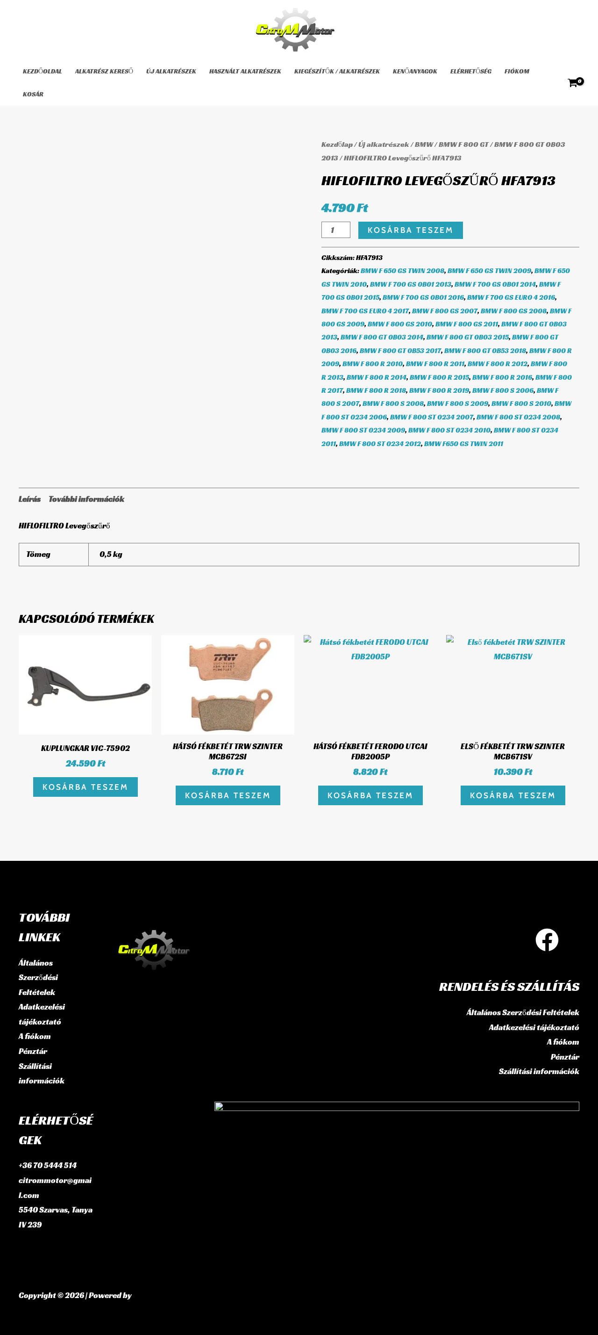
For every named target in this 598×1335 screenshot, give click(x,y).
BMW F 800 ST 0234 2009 (363, 430)
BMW (424, 144)
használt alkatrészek (245, 71)
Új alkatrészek (171, 71)
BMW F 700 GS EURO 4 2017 (365, 310)
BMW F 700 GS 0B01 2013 (410, 284)
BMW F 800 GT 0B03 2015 (468, 336)
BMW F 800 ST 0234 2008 (518, 416)
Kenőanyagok (415, 71)
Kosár (33, 94)
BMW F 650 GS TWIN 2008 (402, 270)
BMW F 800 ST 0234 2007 (431, 416)
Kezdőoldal (42, 71)
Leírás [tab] (30, 499)
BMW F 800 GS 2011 (466, 323)
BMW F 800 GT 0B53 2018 (485, 350)
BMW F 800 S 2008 (393, 403)
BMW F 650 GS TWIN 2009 (489, 270)
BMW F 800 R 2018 (376, 390)
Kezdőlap (337, 144)
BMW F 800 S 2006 (503, 390)
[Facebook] (547, 940)
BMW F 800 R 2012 (497, 363)
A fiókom (35, 1036)
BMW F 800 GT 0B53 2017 (400, 350)
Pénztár (33, 1051)
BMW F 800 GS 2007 (444, 310)
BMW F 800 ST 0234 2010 (449, 430)
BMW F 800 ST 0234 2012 (380, 443)
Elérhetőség (470, 71)
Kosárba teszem (411, 230)
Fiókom (517, 71)
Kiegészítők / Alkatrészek (337, 71)
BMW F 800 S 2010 (521, 403)
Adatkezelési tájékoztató (534, 1027)
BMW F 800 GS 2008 (514, 310)
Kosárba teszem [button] (85, 787)
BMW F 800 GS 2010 (400, 323)
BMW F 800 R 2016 (502, 377)
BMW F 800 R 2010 (372, 363)
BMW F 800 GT (464, 144)
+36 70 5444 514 (48, 1165)
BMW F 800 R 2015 (439, 377)
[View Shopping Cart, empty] (572, 83)
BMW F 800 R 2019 (439, 390)
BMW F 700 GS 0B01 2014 (495, 284)
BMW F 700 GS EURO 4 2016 (511, 297)
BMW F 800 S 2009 (457, 403)
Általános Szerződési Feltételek (38, 977)
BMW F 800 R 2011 (435, 363)
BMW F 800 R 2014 (376, 377)
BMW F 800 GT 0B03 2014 (382, 336)
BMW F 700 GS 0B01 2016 (423, 297)
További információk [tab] (86, 499)
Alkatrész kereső (104, 71)
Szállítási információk (539, 1071)
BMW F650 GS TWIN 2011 (463, 443)
